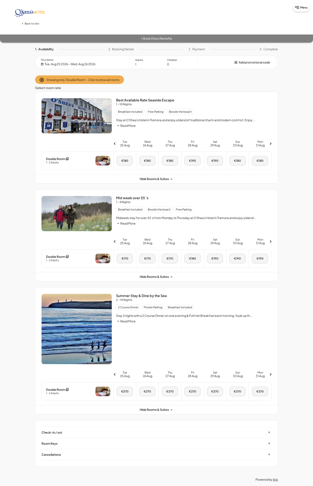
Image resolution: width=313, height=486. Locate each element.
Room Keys (156, 443)
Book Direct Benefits (156, 38)
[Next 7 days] (271, 143)
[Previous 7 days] (115, 143)
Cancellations (156, 454)
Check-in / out (156, 432)
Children (172, 60)
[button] (237, 62)
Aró (275, 479)
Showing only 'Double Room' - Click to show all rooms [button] (82, 80)
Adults (139, 60)
